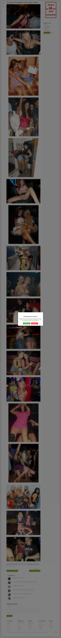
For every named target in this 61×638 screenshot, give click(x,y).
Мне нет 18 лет (34, 323)
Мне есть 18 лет (26, 323)
